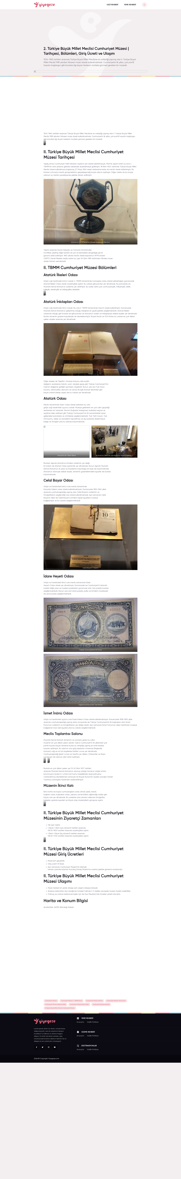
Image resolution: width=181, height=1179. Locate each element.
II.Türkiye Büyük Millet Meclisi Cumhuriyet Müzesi (59, 1008)
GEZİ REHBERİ (112, 5)
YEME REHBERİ (130, 5)
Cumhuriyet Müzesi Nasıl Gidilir (79, 1004)
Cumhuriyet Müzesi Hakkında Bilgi (55, 1004)
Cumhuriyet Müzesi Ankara (94, 1000)
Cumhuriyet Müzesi (51, 1000)
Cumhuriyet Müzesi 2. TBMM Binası (71, 1000)
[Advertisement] (90, 29)
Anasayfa (80, 1022)
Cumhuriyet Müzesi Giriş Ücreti (116, 1000)
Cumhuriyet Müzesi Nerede (101, 1004)
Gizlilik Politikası (92, 1022)
